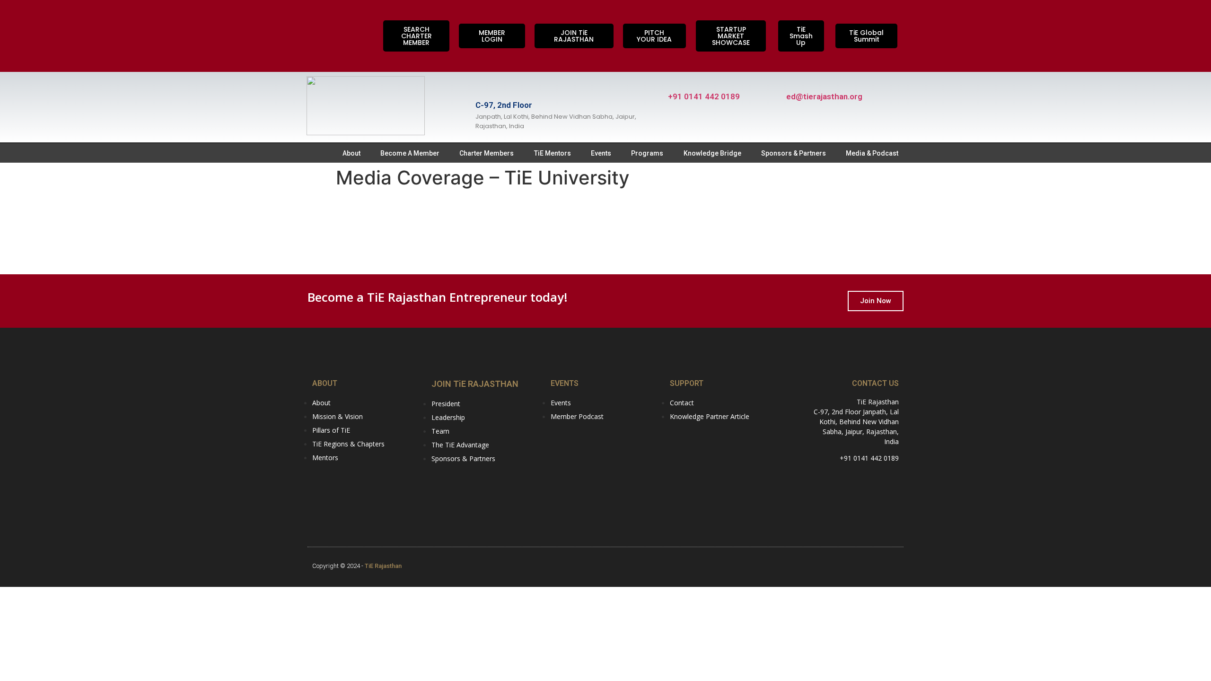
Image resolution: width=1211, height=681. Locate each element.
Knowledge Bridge (712, 153)
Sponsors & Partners (793, 153)
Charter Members (486, 153)
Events (601, 153)
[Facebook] (350, 21)
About (351, 153)
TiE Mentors (552, 153)
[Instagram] (319, 21)
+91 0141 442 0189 (704, 96)
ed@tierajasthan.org (824, 96)
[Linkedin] (350, 48)
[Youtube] (319, 48)
